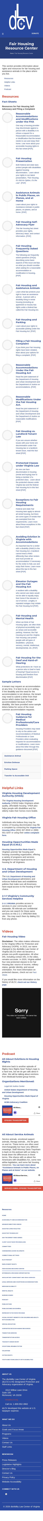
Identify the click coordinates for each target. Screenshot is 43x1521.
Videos (7, 86)
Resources (8, 78)
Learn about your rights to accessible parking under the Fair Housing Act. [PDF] (28, 328)
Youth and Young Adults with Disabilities (17, 1359)
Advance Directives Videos (11, 1224)
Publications (7, 1304)
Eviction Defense (12, 762)
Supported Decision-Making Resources (16, 1328)
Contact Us (7, 1442)
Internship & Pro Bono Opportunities (16, 1273)
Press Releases (9, 1460)
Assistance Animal (12, 756)
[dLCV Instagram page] (12, 1494)
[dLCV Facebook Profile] (3, 1494)
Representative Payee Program (13, 1313)
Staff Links (7, 1447)
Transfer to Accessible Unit (16, 776)
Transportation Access (11, 1337)
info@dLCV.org (11, 1400)
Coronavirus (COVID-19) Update (13, 1251)
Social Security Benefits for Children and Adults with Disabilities (20, 1318)
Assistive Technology (10, 1233)
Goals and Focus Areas (13, 1429)
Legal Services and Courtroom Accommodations (20, 1282)
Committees (6, 1246)
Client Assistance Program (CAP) (14, 1242)
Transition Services (9, 1333)
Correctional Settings (10, 1255)
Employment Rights (9, 1264)
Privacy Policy (8, 1477)
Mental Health (7, 1291)
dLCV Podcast (7, 1260)
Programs (6, 1434)
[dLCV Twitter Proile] (6, 1494)
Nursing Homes (7, 1295)
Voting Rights (7, 1355)
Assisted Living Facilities (11, 1228)
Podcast (7, 89)
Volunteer (6, 1350)
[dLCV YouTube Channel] (9, 1494)
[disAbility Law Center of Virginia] (21, 16)
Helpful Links (9, 82)
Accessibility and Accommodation (14, 1220)
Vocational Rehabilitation (12, 1346)
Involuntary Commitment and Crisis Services (18, 1277)
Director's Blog (9, 1469)
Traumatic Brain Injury (10, 1342)
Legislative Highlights (11, 1464)
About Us (6, 1425)
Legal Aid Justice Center (14, 1086)
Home (12, 53)
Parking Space (10, 769)
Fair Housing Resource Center (13, 1268)
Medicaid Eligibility (9, 1286)
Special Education (8, 1324)
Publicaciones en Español (11, 1308)
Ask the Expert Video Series (12, 1237)
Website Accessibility (11, 1482)
